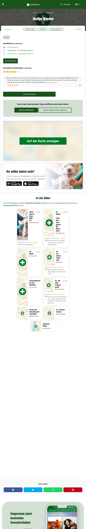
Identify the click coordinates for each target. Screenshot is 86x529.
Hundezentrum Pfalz (10, 205)
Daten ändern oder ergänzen (55, 110)
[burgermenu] (3, 4)
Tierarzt (6, 37)
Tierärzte (40, 12)
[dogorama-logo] (33, 4)
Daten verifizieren (26, 110)
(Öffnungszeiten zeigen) (26, 54)
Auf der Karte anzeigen (43, 141)
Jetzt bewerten (30, 94)
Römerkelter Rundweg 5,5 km (35, 203)
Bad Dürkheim (49, 12)
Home (34, 12)
